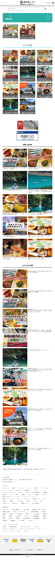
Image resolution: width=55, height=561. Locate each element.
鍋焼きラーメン (26, 503)
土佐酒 (14, 488)
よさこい (26, 531)
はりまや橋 (37, 514)
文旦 (30, 494)
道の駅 (11, 518)
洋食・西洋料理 (36, 492)
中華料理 (46, 492)
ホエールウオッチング (26, 526)
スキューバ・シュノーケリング (27, 528)
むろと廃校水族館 (35, 516)
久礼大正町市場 (27, 518)
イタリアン (36, 490)
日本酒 (5, 494)
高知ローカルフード (8, 496)
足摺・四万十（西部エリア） (9, 479)
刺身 (28, 501)
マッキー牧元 (20, 501)
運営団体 (40, 549)
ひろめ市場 (20, 514)
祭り (19, 531)
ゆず (19, 498)
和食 (28, 492)
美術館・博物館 (35, 511)
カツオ (45, 494)
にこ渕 (26, 516)
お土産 (5, 501)
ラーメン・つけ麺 (14, 494)
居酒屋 (24, 494)
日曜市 (18, 518)
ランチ (34, 496)
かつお (11, 490)
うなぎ (44, 498)
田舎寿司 (37, 494)
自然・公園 (26, 509)
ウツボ (35, 501)
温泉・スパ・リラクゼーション (21, 511)
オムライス (26, 498)
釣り (13, 531)
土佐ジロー (6, 503)
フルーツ (21, 492)
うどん (29, 488)
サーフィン (6, 531)
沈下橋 (12, 514)
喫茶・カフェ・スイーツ (9, 498)
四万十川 (28, 514)
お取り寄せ (27, 490)
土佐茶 (36, 488)
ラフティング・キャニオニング (10, 528)
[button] (45, 9)
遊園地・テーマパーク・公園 (39, 509)
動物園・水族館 (7, 511)
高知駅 (45, 516)
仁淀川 (31, 520)
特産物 (12, 501)
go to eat (18, 490)
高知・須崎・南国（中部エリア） (27, 479)
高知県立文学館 (14, 526)
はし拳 (5, 526)
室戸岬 (11, 516)
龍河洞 (45, 518)
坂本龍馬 (45, 514)
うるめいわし (15, 503)
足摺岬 (5, 514)
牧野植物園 (37, 518)
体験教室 (13, 520)
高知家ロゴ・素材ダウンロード (17, 549)
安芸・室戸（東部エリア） (9, 481)
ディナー (18, 496)
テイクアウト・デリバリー (9, 492)
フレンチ (21, 488)
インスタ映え (22, 520)
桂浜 (4, 516)
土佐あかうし (36, 498)
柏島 (4, 518)
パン (4, 490)
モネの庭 (18, 516)
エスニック (6, 488)
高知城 (44, 511)
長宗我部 (5, 520)
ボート (40, 528)
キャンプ (37, 526)
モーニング (26, 496)
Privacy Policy (31, 549)
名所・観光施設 (17, 509)
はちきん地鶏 (36, 503)
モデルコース (6, 509)
